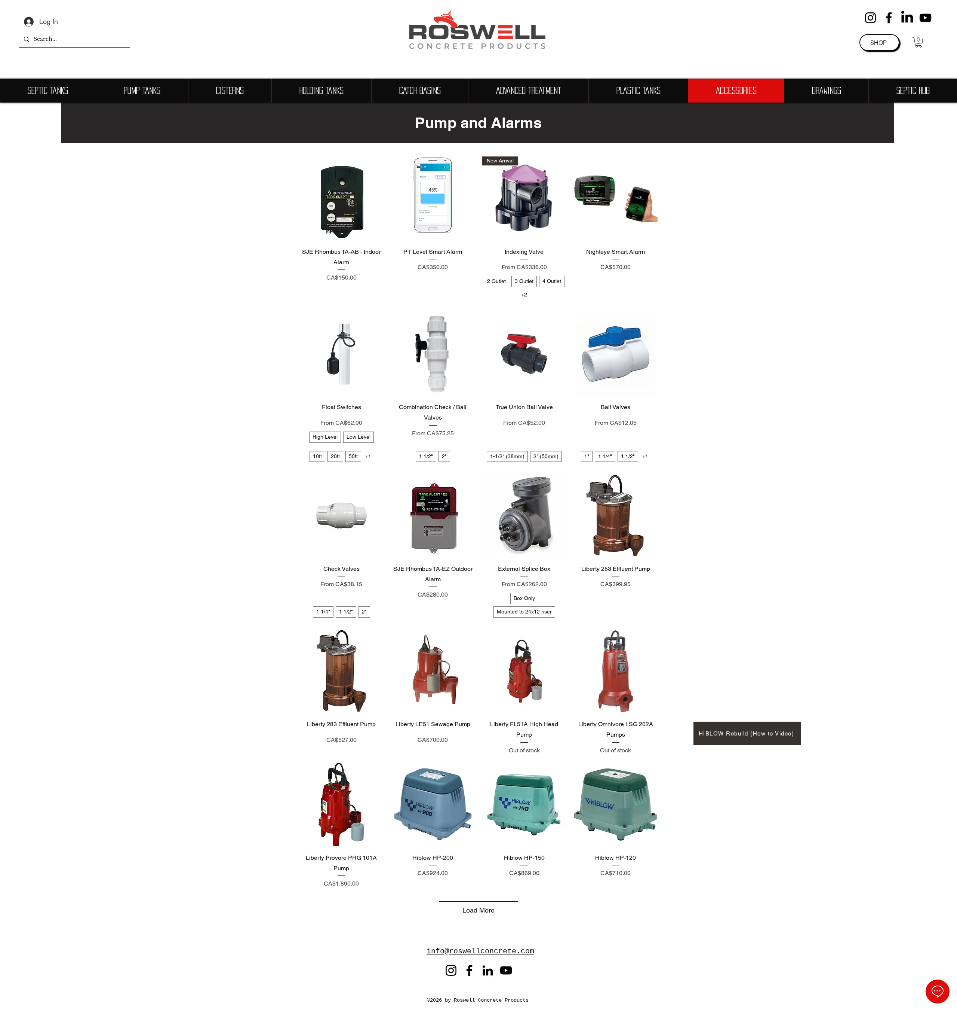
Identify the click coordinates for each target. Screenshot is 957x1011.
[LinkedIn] (907, 17)
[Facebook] (888, 17)
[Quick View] (341, 198)
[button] (918, 42)
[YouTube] (925, 17)
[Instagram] (870, 17)
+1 (368, 456)
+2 (524, 295)
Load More (478, 910)
